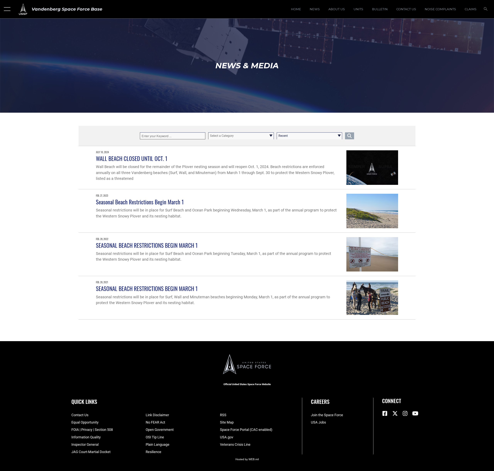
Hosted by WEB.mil (247, 459)
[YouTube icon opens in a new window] (415, 413)
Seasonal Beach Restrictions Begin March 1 (140, 202)
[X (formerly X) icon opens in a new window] (395, 413)
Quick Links (84, 401)
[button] (6, 9)
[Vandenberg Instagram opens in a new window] (405, 413)
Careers (320, 401)
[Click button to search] (349, 135)
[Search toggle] (486, 9)
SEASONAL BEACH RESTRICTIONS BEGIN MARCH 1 (147, 245)
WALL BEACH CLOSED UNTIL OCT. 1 (131, 158)
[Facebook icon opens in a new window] (385, 413)
